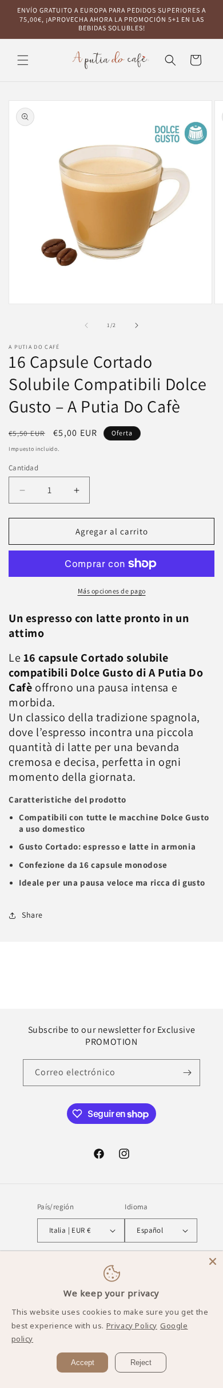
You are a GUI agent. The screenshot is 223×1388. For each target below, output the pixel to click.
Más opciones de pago (112, 591)
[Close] (212, 1261)
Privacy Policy (131, 1325)
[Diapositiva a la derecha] (136, 325)
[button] (22, 60)
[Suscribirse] (187, 1072)
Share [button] (32, 915)
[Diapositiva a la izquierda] (86, 325)
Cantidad (23, 468)
